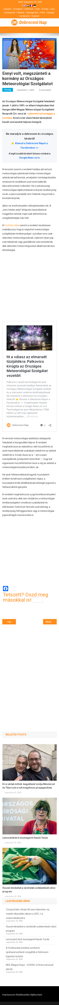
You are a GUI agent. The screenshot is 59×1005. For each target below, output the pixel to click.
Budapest (18, 9)
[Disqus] (29, 672)
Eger (38, 9)
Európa (45, 9)
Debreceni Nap (33, 22)
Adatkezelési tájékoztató (29, 994)
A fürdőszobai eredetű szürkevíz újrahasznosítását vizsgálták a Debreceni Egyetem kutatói (27, 952)
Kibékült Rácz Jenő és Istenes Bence (51, 621)
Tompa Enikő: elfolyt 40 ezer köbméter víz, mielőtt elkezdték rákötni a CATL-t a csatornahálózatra (28, 913)
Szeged (50, 12)
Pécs (42, 12)
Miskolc (21, 12)
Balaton (7, 9)
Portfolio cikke (11, 225)
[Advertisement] (29, 286)
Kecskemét (10, 12)
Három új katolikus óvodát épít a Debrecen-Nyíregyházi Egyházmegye (12, 621)
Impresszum (9, 994)
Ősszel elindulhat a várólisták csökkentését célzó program (28, 890)
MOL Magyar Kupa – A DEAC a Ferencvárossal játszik (29, 967)
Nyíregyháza (32, 12)
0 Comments (45, 90)
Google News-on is (29, 157)
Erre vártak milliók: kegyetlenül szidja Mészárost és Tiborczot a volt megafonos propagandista (28, 786)
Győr (53, 9)
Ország (7, 90)
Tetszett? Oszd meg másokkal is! (25, 597)
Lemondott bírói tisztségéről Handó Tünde (25, 837)
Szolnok (35, 16)
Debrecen (29, 9)
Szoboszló (25, 16)
